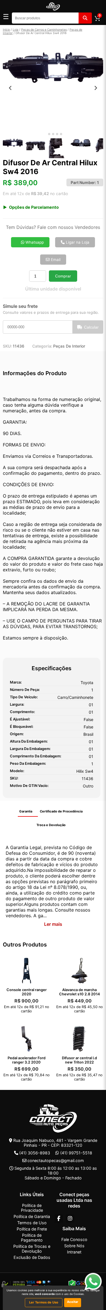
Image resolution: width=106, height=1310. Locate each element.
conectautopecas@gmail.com (55, 1160)
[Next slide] (95, 88)
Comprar (63, 276)
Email (55, 259)
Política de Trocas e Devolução (31, 1248)
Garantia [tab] (25, 811)
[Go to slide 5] (61, 134)
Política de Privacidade (32, 1208)
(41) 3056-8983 (34, 1152)
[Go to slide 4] (57, 134)
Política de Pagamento (32, 1237)
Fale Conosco (74, 1239)
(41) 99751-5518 (76, 1152)
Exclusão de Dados (32, 1257)
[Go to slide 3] (53, 134)
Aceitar (72, 1302)
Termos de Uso (32, 1222)
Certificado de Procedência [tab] (61, 811)
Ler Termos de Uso (43, 1302)
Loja (15, 29)
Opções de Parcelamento (34, 207)
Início (6, 29)
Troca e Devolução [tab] (51, 825)
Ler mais (53, 924)
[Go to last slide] (10, 88)
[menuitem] (13, 148)
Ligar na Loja (77, 242)
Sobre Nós (74, 1245)
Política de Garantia (32, 1216)
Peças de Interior (69, 346)
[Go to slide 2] (49, 134)
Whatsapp (34, 242)
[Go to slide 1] (45, 134)
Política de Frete (32, 1229)
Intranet (74, 1252)
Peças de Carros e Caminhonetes (44, 29)
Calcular (91, 327)
